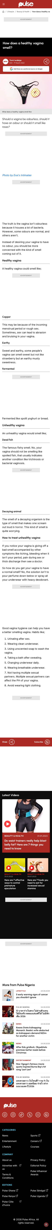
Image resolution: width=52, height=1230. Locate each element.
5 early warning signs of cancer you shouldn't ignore (32, 996)
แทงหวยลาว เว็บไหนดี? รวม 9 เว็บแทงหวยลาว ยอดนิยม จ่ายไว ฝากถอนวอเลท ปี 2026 (32, 1083)
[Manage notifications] (46, 1224)
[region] (26, 876)
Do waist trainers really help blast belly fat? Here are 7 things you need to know (25, 844)
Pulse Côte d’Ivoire (7, 1203)
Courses (35, 1146)
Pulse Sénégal (38, 1190)
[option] (14, 876)
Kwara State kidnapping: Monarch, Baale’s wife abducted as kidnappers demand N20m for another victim (32, 1031)
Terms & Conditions (7, 1176)
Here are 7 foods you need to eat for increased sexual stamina (37, 884)
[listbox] (27, 876)
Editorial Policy (38, 1165)
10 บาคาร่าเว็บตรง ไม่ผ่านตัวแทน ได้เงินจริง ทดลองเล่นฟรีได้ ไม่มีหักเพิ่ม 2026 (32, 1013)
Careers (35, 1141)
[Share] (46, 61)
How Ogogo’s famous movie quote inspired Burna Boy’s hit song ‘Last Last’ (31, 1067)
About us (7, 1160)
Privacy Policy (38, 1160)
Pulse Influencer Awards (39, 1173)
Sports (34, 1135)
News (18, 1024)
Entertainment (23, 1060)
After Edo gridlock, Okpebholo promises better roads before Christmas (31, 1050)
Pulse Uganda (38, 1196)
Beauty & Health (23, 12)
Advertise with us (9, 1167)
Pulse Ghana (8, 1190)
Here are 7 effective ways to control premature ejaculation (14, 884)
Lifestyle (10, 12)
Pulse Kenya (8, 1196)
